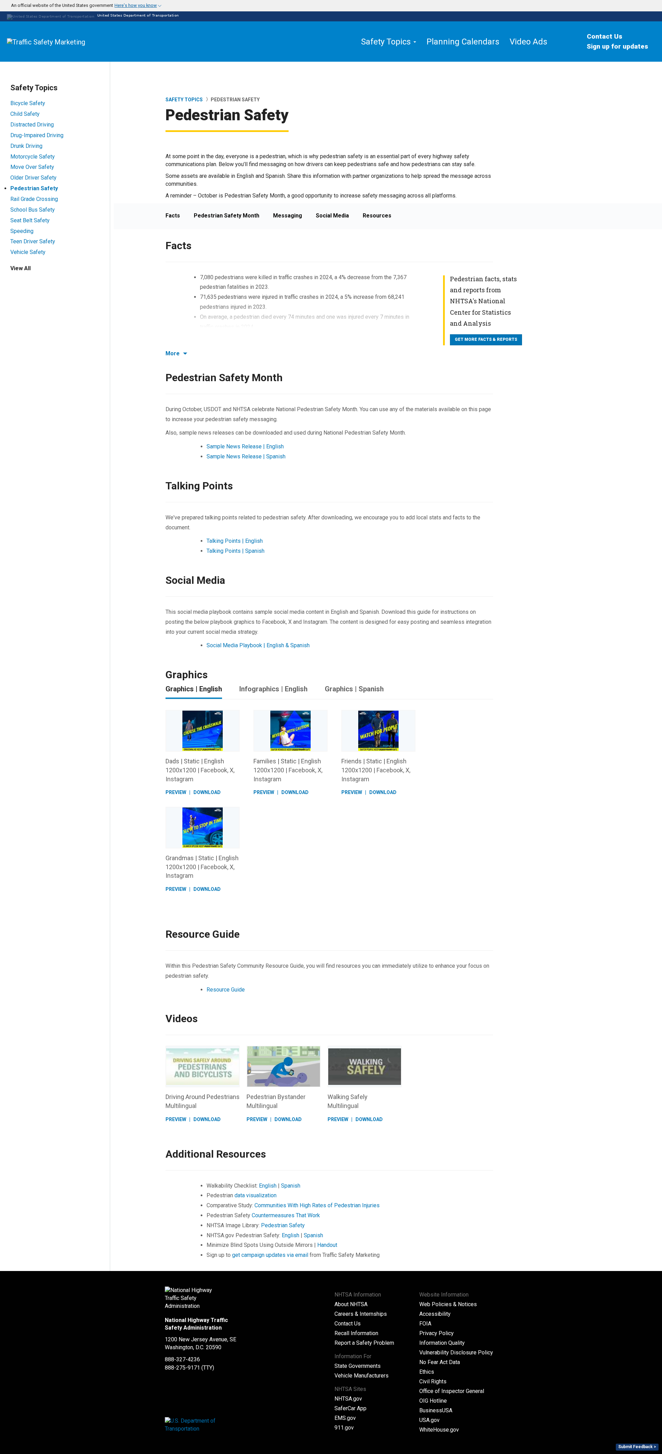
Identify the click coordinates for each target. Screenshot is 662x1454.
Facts (173, 215)
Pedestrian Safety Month (226, 215)
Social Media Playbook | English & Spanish (258, 645)
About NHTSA (351, 1304)
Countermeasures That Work (286, 1215)
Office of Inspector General (451, 1391)
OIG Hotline (433, 1400)
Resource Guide (226, 989)
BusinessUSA (435, 1410)
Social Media (332, 215)
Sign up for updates (617, 46)
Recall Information (356, 1333)
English (268, 1185)
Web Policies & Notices (448, 1304)
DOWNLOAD (207, 792)
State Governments (357, 1366)
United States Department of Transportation (137, 15)
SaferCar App (350, 1408)
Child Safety (25, 114)
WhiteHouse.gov (439, 1429)
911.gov (344, 1427)
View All (20, 268)
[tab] (331, 5)
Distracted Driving (32, 124)
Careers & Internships (360, 1314)
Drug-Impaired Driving (36, 135)
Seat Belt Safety (30, 220)
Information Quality (442, 1343)
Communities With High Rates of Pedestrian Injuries (317, 1205)
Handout (327, 1245)
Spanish (290, 1185)
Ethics (426, 1372)
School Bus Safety (32, 209)
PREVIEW (176, 792)
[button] (82, 5)
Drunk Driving (26, 146)
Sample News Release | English (245, 446)
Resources (377, 215)
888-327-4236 (182, 1359)
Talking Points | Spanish (235, 551)
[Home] (62, 41)
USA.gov (429, 1420)
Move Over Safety (32, 167)
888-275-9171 (182, 1367)
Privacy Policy (436, 1333)
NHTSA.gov (348, 1398)
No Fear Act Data (439, 1362)
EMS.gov (345, 1418)
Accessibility (435, 1314)
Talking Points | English (235, 541)
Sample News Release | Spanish (246, 456)
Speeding (21, 231)
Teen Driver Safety (32, 241)
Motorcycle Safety (32, 156)
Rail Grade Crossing (34, 199)
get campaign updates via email (270, 1255)
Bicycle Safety (27, 103)
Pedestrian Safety (34, 188)
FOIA (425, 1323)
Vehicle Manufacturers (361, 1375)
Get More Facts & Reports (486, 339)
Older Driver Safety (33, 177)
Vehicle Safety (28, 252)
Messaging (287, 215)
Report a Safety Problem (364, 1343)
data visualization (255, 1195)
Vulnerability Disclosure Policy (456, 1352)
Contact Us (604, 36)
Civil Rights (433, 1381)
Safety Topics (184, 99)
